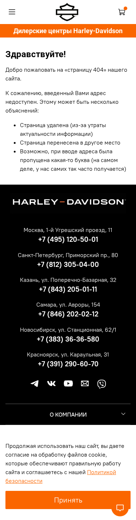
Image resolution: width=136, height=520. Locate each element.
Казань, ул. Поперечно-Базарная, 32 (68, 279)
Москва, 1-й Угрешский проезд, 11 (68, 229)
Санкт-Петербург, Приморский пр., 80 (68, 255)
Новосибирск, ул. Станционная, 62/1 (68, 329)
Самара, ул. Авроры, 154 (68, 304)
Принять (68, 499)
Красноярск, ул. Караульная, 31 (68, 354)
